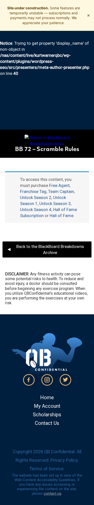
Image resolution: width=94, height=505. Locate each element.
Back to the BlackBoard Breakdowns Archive (50, 249)
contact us (52, 493)
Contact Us (47, 423)
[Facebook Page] (29, 380)
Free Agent (59, 185)
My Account (47, 406)
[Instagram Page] (47, 380)
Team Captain (61, 191)
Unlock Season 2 (35, 197)
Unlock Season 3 (55, 203)
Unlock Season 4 (35, 209)
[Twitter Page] (65, 380)
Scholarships (47, 415)
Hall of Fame (61, 215)
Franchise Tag (33, 191)
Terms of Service (46, 468)
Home (47, 397)
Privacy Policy (64, 460)
